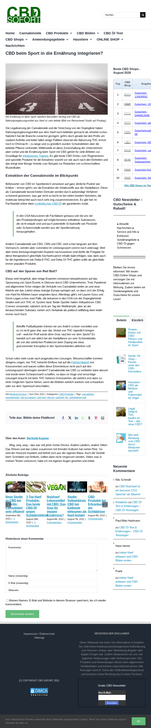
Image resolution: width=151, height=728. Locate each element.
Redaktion (121, 502)
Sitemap (39, 637)
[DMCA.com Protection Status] (39, 689)
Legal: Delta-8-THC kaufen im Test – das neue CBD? (135, 416)
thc (66, 397)
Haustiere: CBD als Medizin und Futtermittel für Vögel (135, 390)
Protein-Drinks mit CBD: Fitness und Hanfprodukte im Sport (135, 337)
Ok (138, 721)
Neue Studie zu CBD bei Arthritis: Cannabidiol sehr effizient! (15, 504)
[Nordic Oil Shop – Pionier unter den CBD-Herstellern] (121, 356)
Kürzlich (137, 320)
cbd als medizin (28, 397)
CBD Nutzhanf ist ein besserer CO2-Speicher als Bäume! (128, 490)
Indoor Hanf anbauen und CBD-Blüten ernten (126, 556)
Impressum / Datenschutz (39, 633)
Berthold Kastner (18, 394)
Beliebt (121, 320)
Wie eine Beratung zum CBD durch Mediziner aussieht (134, 442)
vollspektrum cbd (77, 397)
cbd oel (50, 397)
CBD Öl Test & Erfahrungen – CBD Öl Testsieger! (128, 506)
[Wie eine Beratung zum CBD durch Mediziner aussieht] (121, 435)
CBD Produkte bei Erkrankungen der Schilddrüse (98, 504)
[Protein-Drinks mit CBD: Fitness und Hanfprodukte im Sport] (121, 329)
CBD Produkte (66, 394)
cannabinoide (12, 397)
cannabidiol (88, 394)
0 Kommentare (54, 522)
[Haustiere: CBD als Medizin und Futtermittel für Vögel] (121, 382)
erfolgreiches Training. (36, 155)
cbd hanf (41, 397)
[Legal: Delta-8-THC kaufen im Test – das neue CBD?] (121, 408)
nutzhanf (59, 397)
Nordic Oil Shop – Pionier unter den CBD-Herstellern (134, 363)
